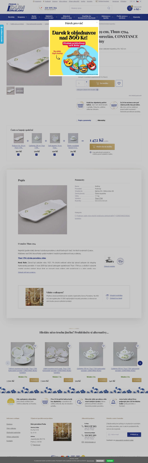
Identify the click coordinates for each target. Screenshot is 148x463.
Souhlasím (110, 460)
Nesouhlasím (100, 460)
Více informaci (90, 460)
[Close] (97, 22)
